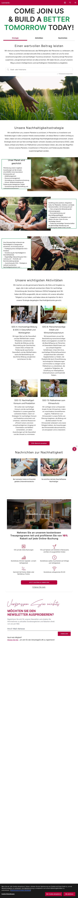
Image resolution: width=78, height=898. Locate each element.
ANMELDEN (64, 634)
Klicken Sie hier (12, 640)
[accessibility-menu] (74, 449)
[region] (39, 891)
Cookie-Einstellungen (8, 894)
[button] (65, 2)
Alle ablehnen (69, 894)
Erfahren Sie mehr (39, 587)
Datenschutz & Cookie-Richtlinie (21, 890)
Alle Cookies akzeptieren (53, 894)
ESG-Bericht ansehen (39, 443)
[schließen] (77, 446)
